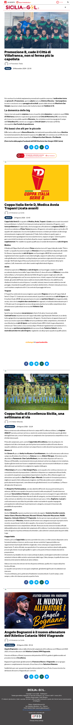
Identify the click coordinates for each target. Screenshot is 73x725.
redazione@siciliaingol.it (42, 708)
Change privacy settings (36, 720)
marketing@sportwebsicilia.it (42, 710)
